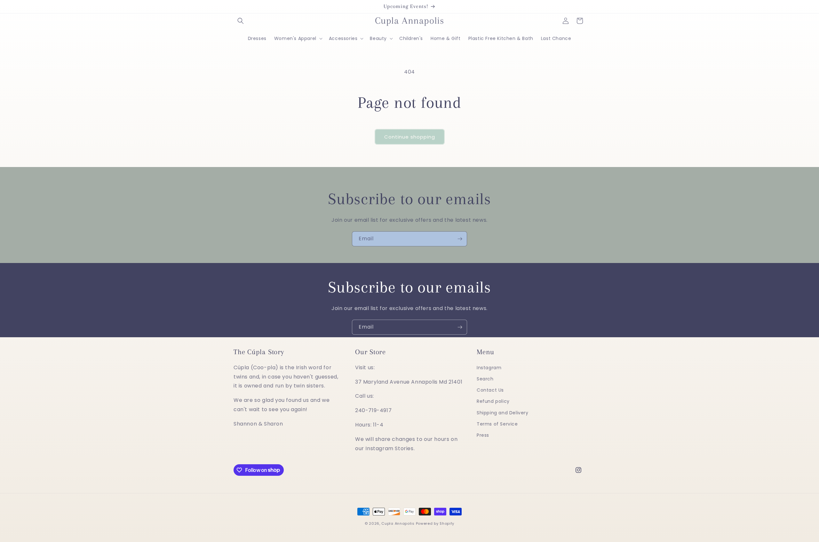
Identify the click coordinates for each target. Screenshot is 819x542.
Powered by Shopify (435, 523)
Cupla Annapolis (398, 523)
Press (483, 435)
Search (485, 379)
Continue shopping (409, 136)
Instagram (489, 367)
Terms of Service (497, 424)
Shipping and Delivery (503, 413)
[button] (241, 21)
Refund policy (493, 401)
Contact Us (490, 390)
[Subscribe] (460, 238)
